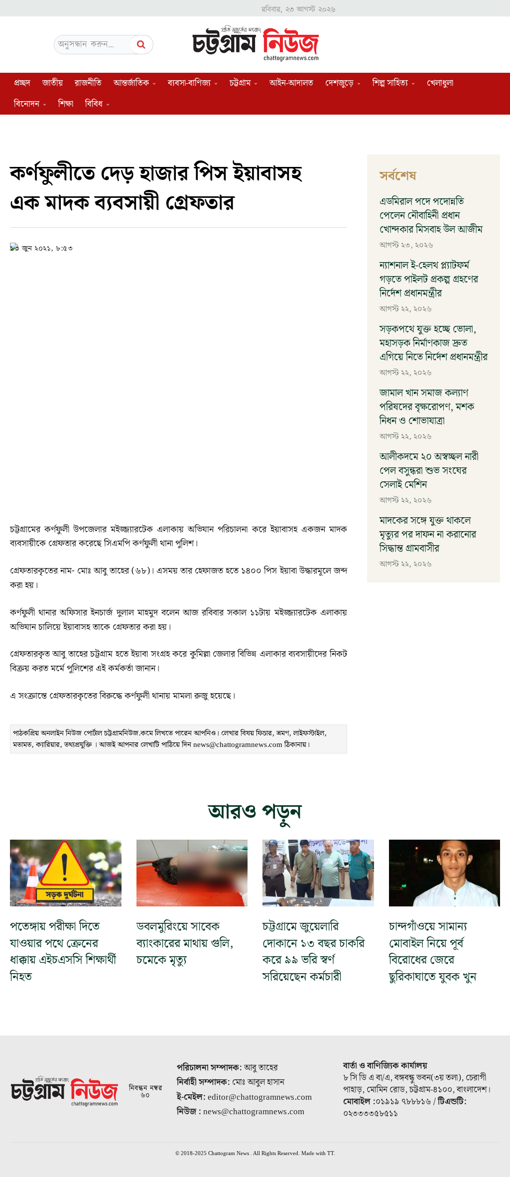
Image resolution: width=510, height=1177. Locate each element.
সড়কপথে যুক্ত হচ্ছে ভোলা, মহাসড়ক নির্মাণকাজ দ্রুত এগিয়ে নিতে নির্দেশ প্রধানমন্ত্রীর (434, 343)
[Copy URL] (157, 247)
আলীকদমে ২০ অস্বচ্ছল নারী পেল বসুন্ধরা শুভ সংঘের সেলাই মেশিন (429, 471)
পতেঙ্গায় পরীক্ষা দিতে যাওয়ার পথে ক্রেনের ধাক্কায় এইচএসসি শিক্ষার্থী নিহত (63, 952)
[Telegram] (226, 247)
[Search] (141, 44)
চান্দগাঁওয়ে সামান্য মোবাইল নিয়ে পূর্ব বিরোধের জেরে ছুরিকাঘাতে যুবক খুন (433, 952)
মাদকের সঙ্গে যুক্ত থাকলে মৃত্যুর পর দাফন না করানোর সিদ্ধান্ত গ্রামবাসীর (428, 535)
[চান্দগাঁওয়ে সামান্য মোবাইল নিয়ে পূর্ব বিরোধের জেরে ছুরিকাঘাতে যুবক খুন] (445, 873)
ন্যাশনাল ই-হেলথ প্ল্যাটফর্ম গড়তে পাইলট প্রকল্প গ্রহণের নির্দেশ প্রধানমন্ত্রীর (429, 279)
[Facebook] (180, 247)
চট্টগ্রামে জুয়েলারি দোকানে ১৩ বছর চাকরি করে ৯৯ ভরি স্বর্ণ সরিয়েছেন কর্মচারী (313, 952)
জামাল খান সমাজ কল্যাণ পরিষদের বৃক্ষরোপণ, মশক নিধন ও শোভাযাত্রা (427, 407)
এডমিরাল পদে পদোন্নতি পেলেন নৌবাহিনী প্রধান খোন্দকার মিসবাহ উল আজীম (431, 216)
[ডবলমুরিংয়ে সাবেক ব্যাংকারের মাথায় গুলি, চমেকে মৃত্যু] (192, 873)
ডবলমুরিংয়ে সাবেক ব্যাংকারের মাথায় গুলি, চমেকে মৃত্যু (185, 943)
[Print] (248, 247)
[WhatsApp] (203, 247)
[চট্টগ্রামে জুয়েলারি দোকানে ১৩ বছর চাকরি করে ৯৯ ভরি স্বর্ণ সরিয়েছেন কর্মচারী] (318, 873)
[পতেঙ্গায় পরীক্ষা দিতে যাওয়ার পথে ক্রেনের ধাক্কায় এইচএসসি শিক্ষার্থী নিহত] (66, 873)
